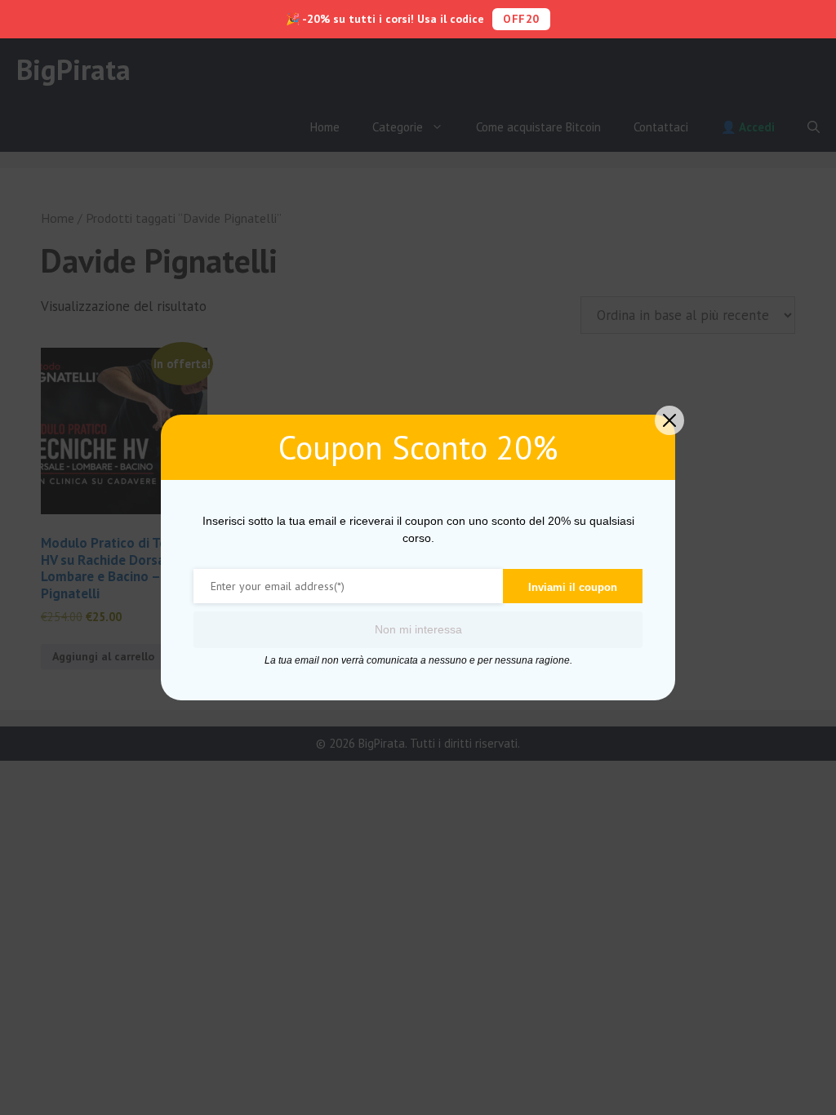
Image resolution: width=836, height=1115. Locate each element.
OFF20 (521, 18)
